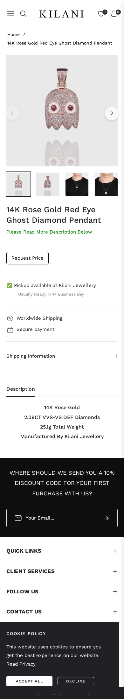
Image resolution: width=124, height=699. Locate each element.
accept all (29, 681)
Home (13, 34)
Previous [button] (12, 113)
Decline (76, 681)
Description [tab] (20, 389)
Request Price (27, 258)
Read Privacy (21, 664)
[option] (62, 110)
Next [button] (112, 113)
